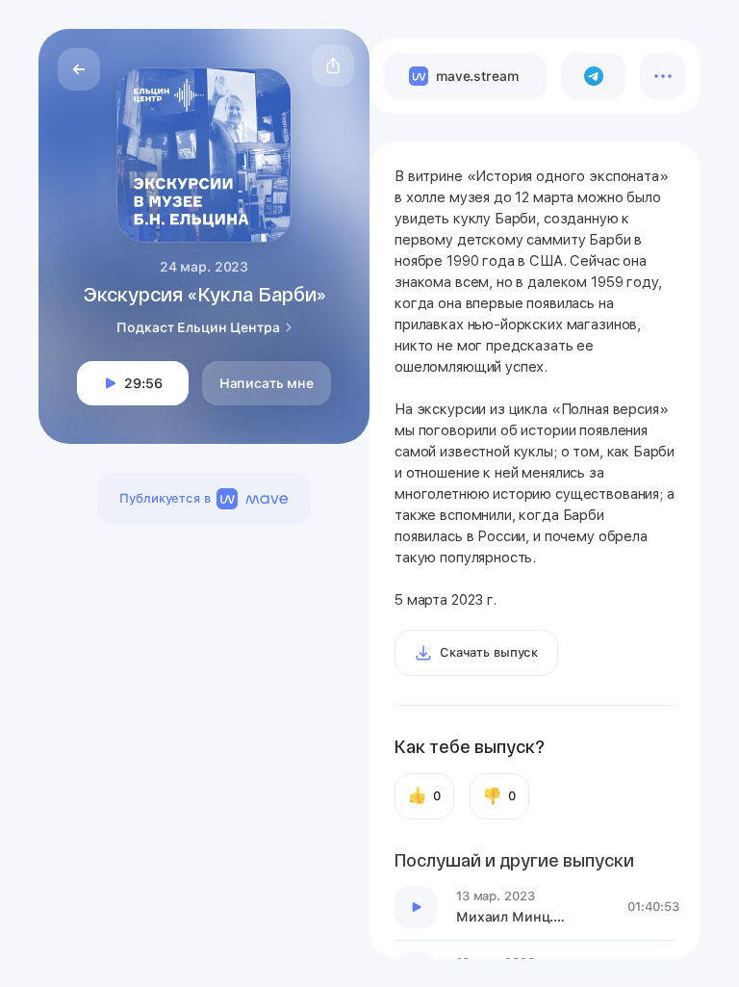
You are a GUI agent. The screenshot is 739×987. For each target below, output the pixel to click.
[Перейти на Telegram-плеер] (593, 76)
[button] (333, 65)
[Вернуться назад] (79, 69)
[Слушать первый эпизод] (416, 907)
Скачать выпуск (489, 652)
